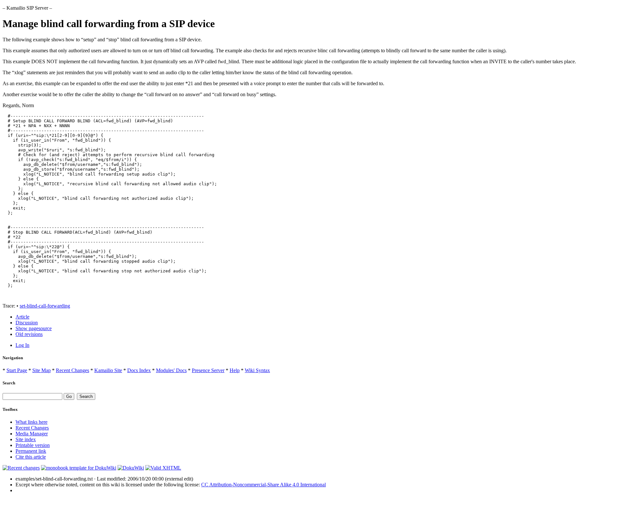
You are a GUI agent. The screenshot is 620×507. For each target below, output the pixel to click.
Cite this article (31, 457)
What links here (31, 422)
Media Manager (32, 433)
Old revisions (29, 334)
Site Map (41, 370)
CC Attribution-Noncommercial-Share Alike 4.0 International (263, 484)
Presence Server (208, 370)
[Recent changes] (21, 468)
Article (22, 316)
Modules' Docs (171, 370)
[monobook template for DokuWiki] (78, 468)
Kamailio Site (108, 370)
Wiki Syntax (257, 370)
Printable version (33, 445)
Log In (22, 345)
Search (9, 382)
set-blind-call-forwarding (45, 306)
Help (235, 370)
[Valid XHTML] (163, 468)
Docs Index (139, 370)
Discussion (27, 322)
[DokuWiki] (131, 468)
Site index (26, 439)
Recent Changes (72, 370)
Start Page (16, 370)
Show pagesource (34, 328)
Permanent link (31, 451)
